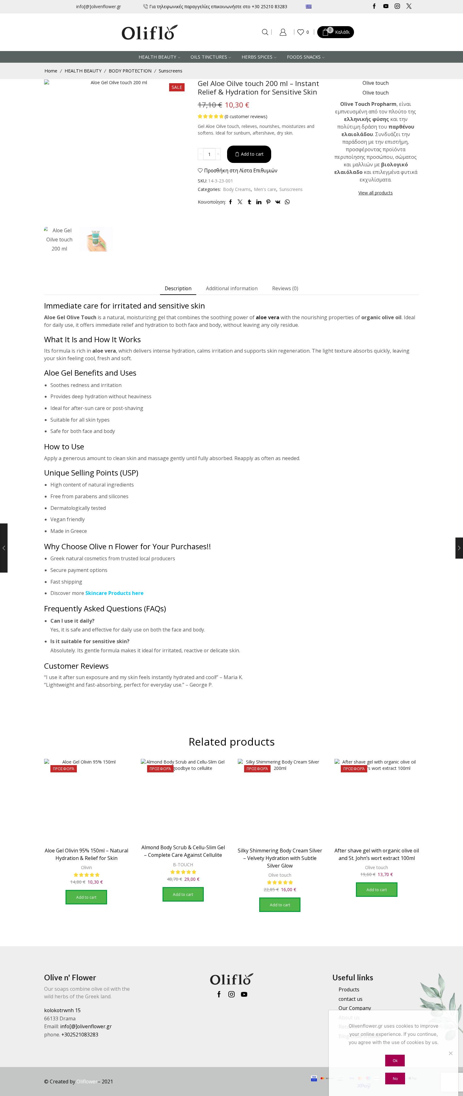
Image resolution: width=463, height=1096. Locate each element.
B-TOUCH (183, 865)
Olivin (86, 867)
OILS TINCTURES (209, 57)
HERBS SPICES (257, 57)
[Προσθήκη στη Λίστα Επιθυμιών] (118, 772)
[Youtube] (386, 6)
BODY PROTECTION (130, 70)
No (395, 1078)
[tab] (178, 288)
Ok (395, 1060)
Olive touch (279, 875)
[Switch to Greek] (327, 6)
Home (50, 70)
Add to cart (252, 154)
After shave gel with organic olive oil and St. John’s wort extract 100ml (376, 854)
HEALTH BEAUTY (157, 57)
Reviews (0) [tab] (285, 288)
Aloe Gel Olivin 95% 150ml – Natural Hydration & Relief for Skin (86, 854)
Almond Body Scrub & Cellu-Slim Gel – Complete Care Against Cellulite (183, 851)
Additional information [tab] (232, 288)
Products (349, 989)
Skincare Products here (114, 593)
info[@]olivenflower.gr (98, 6)
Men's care (265, 189)
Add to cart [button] (86, 897)
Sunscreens (170, 70)
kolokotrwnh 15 (62, 1010)
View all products (375, 193)
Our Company (355, 1008)
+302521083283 (79, 1034)
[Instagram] (397, 6)
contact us (351, 998)
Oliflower (87, 1081)
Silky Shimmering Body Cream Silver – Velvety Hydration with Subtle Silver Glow (280, 858)
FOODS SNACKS (304, 57)
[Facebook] (374, 6)
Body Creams (237, 189)
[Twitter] (409, 6)
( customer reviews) (246, 116)
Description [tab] (178, 288)
